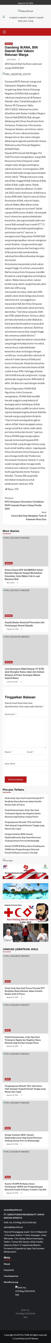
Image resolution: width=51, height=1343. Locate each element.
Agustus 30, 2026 (12, 997)
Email (30, 752)
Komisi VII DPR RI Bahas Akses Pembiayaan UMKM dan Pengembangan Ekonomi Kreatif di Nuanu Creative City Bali (25, 849)
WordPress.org (11, 1282)
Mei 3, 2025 (10, 583)
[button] (5, 31)
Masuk (7, 1264)
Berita (8, 981)
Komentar (10, 714)
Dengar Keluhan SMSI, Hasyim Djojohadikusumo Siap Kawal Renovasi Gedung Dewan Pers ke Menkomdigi (23, 837)
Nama (8, 752)
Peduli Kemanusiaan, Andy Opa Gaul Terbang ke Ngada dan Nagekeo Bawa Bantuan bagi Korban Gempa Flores (23, 813)
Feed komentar (11, 1276)
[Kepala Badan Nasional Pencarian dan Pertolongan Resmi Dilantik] (25, 603)
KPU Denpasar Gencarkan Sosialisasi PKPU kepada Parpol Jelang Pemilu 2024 (24, 503)
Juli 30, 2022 (11, 59)
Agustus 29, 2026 (12, 1046)
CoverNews (19, 1338)
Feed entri (9, 1270)
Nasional (9, 44)
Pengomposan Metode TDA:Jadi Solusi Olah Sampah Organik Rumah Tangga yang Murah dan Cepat (24, 825)
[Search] (46, 31)
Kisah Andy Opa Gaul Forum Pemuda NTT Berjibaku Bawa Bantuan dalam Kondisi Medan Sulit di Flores (24, 801)
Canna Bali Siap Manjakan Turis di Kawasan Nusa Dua (28, 516)
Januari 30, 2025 (12, 682)
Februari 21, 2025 (12, 629)
